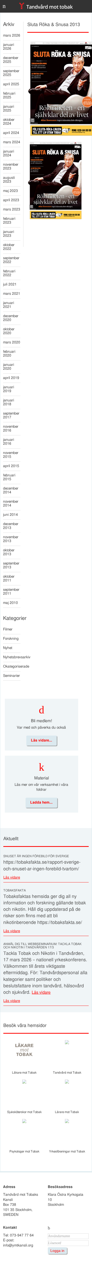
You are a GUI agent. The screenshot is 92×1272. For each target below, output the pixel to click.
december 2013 (10, 526)
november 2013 (10, 539)
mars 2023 (11, 209)
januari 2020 (8, 366)
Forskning (11, 639)
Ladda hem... (41, 802)
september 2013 (11, 565)
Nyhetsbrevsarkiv (11, 657)
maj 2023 (10, 191)
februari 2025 (9, 95)
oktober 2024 (9, 121)
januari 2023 (8, 234)
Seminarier (11, 676)
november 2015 (10, 455)
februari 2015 (9, 477)
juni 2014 (10, 515)
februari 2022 (9, 273)
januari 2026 (8, 46)
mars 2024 (11, 142)
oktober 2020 (9, 331)
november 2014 (10, 503)
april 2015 (11, 466)
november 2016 (10, 428)
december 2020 (10, 318)
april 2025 (11, 84)
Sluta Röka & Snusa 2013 (53, 24)
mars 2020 (11, 342)
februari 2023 (9, 220)
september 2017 (11, 415)
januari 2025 (8, 108)
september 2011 (11, 591)
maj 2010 (10, 603)
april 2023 (11, 200)
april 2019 (11, 378)
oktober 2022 (9, 247)
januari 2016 (8, 441)
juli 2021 (10, 284)
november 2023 (10, 166)
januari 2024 (8, 153)
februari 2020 (9, 353)
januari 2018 (8, 402)
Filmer (8, 629)
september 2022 (11, 260)
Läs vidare (11, 877)
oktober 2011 (9, 578)
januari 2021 (8, 305)
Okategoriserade (11, 666)
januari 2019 (8, 389)
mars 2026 (11, 35)
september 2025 (11, 73)
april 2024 (11, 133)
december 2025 (10, 60)
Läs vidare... (41, 740)
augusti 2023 (9, 179)
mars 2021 (11, 294)
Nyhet (7, 648)
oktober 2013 (9, 552)
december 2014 (10, 490)
